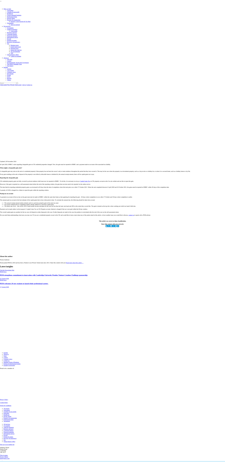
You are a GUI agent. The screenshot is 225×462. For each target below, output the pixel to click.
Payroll (9, 39)
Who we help (7, 9)
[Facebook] (111, 226)
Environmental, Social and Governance (18, 62)
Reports (9, 78)
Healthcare (10, 13)
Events (9, 75)
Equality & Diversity (9, 365)
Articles (9, 69)
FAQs (8, 77)
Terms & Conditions (5, 405)
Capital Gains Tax (85, 181)
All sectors (6, 408)
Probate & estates (12, 40)
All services (7, 424)
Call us (24, 85)
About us (6, 58)
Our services (7, 26)
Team (5, 356)
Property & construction (13, 20)
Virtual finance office (13, 54)
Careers (9, 61)
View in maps (4, 455)
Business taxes (15, 45)
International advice (12, 37)
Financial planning (12, 36)
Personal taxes (14, 48)
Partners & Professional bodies (12, 364)
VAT (12, 53)
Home (1, 88)
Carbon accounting (16, 56)
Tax (8, 43)
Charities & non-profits (10, 411)
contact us (131, 215)
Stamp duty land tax (16, 50)
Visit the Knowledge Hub (7, 270)
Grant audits (14, 31)
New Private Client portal (14, 85)
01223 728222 (4, 457)
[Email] (115, 226)
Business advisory (12, 32)
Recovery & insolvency (13, 42)
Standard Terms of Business (11, 362)
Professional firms (12, 17)
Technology (10, 23)
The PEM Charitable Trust (14, 64)
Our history (10, 66)
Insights (6, 67)
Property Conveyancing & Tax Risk (20, 21)
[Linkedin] (107, 226)
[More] (118, 226)
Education (6, 413)
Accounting (10, 28)
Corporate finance (12, 34)
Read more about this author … (74, 263)
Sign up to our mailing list (7, 444)
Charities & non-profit (13, 12)
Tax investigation (15, 51)
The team (9, 59)
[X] (109, 226)
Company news (11, 72)
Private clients (11, 18)
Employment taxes (16, 47)
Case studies (10, 70)
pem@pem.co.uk (4, 458)
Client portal (3, 85)
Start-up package (15, 24)
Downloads (10, 73)
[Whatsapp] (113, 226)
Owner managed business (14, 15)
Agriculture (10, 10)
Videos (9, 80)
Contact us (29, 85)
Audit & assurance (12, 29)
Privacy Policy (4, 399)
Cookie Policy (4, 402)
